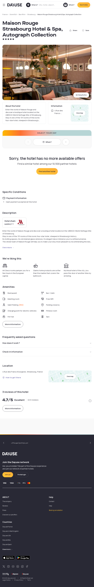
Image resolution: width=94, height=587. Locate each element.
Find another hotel (47, 171)
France (4, 14)
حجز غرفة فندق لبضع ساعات (19, 443)
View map (79, 113)
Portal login (22, 475)
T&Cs (29, 580)
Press (4, 510)
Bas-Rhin (22, 14)
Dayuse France (7, 527)
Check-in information (12, 351)
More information (13, 324)
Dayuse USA (6, 536)
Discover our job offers (9, 515)
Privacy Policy (18, 580)
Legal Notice (6, 580)
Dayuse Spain (7, 544)
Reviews (5, 506)
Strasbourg (31, 14)
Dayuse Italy (6, 540)
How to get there (13, 377)
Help (50, 506)
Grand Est (13, 14)
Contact (51, 501)
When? (49, 142)
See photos (82, 95)
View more (7, 247)
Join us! (8, 475)
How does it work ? (11, 343)
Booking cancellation (56, 510)
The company (7, 501)
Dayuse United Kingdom (10, 531)
